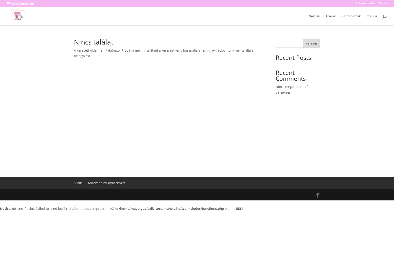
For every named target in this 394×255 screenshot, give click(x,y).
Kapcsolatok (351, 16)
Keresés (312, 43)
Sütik (78, 183)
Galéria (314, 16)
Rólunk (372, 16)
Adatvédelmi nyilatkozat (107, 183)
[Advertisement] (197, 143)
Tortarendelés (365, 3)
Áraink (331, 16)
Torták (382, 3)
